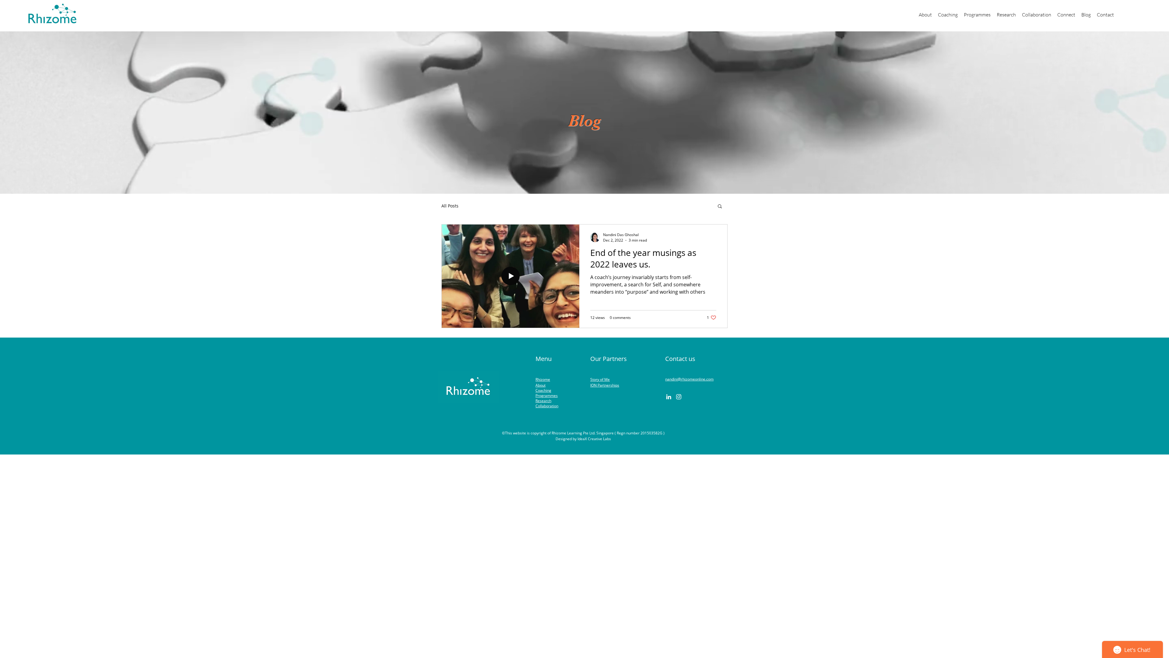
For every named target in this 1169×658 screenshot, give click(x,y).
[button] (977, 14)
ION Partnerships (604, 385)
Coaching (543, 390)
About (540, 385)
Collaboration (546, 406)
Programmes (546, 395)
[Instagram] (678, 396)
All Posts (449, 206)
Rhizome (542, 379)
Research (543, 400)
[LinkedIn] (668, 396)
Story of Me (600, 379)
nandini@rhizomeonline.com (689, 379)
